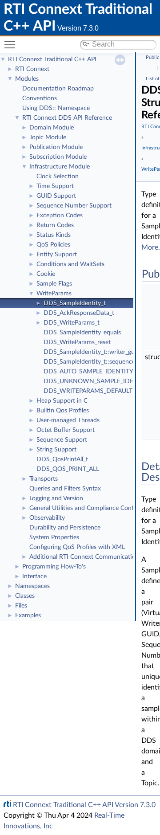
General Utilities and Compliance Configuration (93, 508)
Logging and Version (56, 498)
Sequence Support (61, 440)
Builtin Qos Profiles (62, 411)
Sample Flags (54, 284)
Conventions (39, 98)
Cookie (45, 274)
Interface (34, 576)
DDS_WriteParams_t (72, 323)
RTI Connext (32, 69)
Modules (27, 79)
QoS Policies (53, 245)
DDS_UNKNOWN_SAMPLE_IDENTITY (97, 381)
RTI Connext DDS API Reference (67, 118)
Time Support (55, 186)
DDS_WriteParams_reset (77, 342)
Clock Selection (57, 176)
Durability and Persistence (64, 528)
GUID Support (56, 196)
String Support (56, 450)
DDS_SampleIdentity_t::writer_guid (92, 352)
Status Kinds (53, 235)
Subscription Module (58, 157)
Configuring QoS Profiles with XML (77, 547)
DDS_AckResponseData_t (79, 313)
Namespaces (32, 586)
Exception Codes (59, 215)
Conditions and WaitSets (70, 264)
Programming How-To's (54, 567)
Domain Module (51, 128)
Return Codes (55, 225)
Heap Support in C (62, 401)
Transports (43, 479)
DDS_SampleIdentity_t (75, 303)
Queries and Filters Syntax (65, 489)
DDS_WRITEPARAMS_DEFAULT (88, 391)
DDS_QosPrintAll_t (62, 459)
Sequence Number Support (74, 206)
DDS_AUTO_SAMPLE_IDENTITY (88, 371)
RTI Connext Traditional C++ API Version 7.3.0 (84, 804)
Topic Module (47, 137)
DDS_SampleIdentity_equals (82, 332)
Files (21, 606)
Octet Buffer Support (65, 430)
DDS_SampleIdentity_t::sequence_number (101, 362)
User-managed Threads (68, 420)
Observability (47, 518)
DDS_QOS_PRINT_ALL (67, 469)
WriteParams (54, 293)
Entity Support (56, 254)
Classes (25, 596)
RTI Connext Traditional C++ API (52, 59)
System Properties (54, 537)
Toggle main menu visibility (12, 44)
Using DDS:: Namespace (56, 108)
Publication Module (56, 147)
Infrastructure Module (59, 167)
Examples (28, 615)
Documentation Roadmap (58, 89)
